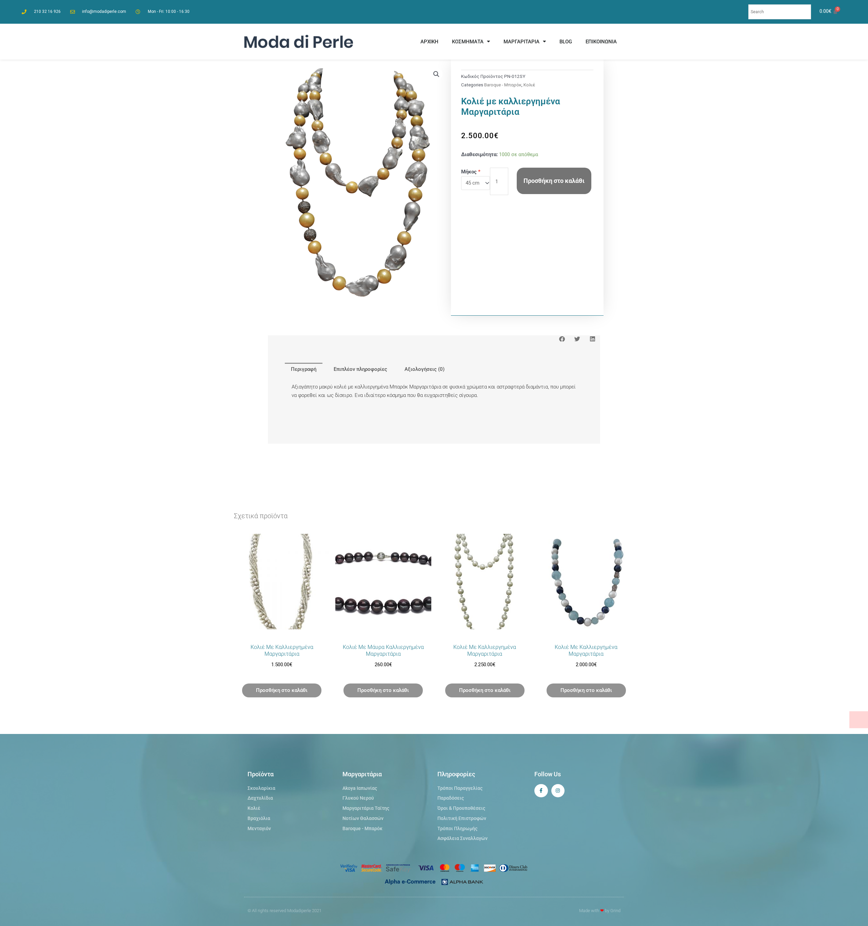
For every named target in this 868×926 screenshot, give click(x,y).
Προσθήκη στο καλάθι (554, 180)
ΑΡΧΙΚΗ (429, 42)
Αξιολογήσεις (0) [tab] (425, 369)
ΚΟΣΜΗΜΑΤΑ (468, 42)
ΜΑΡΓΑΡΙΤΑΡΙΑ (521, 42)
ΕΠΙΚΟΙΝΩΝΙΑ (601, 42)
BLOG (565, 42)
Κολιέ (529, 84)
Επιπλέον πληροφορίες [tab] (360, 369)
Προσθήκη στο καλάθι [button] (282, 690)
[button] (436, 74)
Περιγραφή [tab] (303, 369)
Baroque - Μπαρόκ (502, 84)
